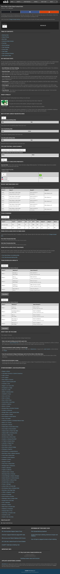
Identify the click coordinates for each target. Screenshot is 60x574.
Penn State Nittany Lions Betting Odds (10, 255)
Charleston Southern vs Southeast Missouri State (13, 420)
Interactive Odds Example (8, 41)
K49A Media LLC (31, 570)
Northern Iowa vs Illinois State (8, 437)
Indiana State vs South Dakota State (10, 426)
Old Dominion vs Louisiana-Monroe (10, 451)
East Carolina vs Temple (7, 414)
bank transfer (47, 349)
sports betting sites (14, 342)
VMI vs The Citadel (6, 418)
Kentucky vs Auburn (6, 504)
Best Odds (4, 39)
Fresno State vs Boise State (8, 455)
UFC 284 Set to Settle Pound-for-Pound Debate (13, 541)
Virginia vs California (6, 469)
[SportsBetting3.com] (6, 1)
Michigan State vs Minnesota (8, 465)
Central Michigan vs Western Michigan (10, 475)
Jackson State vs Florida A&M (8, 486)
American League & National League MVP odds (13, 534)
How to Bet (44, 1)
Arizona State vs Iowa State (8, 402)
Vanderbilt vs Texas (6, 393)
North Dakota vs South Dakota (9, 416)
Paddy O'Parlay (5, 37)
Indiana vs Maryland (6, 467)
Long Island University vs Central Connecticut (12, 373)
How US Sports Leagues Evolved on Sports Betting (44, 539)
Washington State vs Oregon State (9, 498)
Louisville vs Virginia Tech (8, 443)
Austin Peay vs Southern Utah (8, 512)
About (51, 1)
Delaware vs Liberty (6, 459)
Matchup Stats (5, 35)
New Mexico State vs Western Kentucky (11, 453)
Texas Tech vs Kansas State (8, 463)
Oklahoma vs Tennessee (7, 508)
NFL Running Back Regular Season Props (12, 531)
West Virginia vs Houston (7, 379)
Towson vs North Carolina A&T (9, 381)
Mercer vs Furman (6, 406)
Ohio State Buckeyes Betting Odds (9, 257)
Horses (36, 1)
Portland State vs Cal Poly (8, 482)
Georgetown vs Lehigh (7, 387)
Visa (26, 349)
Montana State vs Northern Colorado (10, 408)
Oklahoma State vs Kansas (8, 471)
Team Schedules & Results (8, 53)
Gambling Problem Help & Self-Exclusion (30, 558)
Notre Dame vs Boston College (9, 447)
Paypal (5, 350)
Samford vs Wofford (6, 404)
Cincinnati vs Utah (6, 514)
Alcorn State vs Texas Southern (9, 428)
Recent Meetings (5, 45)
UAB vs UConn (5, 375)
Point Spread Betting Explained (39, 531)
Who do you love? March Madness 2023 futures (13, 538)
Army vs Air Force (6, 396)
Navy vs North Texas (6, 400)
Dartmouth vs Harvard (7, 424)
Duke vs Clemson (6, 398)
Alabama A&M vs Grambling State (9, 432)
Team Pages (5, 51)
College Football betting (14, 19)
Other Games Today (6, 55)
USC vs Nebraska (6, 502)
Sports (18, 1)
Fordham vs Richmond (7, 410)
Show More (4, 294)
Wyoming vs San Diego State (8, 490)
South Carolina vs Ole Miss (8, 496)
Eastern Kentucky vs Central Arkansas (10, 477)
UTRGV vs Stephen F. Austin (8, 492)
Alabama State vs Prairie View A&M (10, 430)
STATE (4, 24)
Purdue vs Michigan (6, 484)
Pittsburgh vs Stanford (7, 449)
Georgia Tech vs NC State (8, 500)
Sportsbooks (27, 1)
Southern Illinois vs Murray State (9, 480)
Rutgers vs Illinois (6, 371)
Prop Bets (4, 43)
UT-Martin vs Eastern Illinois (8, 441)
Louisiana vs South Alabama (8, 457)
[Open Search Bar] (56, 1)
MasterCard (33, 349)
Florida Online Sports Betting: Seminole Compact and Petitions (44, 535)
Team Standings (5, 47)
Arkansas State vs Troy (7, 510)
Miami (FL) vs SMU (6, 389)
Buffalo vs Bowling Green (7, 391)
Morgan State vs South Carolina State (10, 412)
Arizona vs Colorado (6, 494)
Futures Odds (5, 49)
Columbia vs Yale (6, 383)
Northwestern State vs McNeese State (10, 488)
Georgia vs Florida (6, 461)
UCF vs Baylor (5, 377)
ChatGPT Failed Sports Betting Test (11, 544)
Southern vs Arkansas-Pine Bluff (9, 439)
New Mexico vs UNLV (7, 445)
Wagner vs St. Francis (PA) (8, 385)
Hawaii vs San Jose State (7, 516)
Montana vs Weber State (7, 434)
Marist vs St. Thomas (6, 422)
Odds (12, 1)
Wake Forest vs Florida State (8, 506)
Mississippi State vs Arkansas (8, 473)
